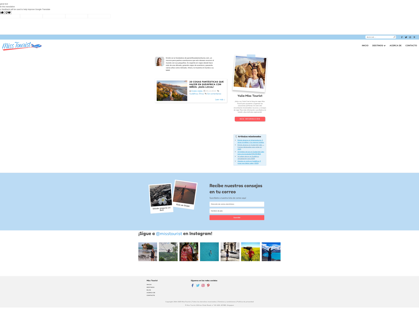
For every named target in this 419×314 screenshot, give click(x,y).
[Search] (394, 37)
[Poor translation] (7, 12)
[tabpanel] (237, 212)
